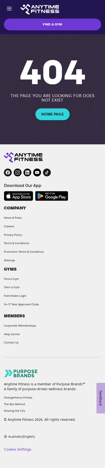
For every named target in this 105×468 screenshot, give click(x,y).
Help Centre (12, 334)
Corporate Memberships (20, 325)
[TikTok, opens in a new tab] (47, 172)
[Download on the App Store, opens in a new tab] (18, 196)
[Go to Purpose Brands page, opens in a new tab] (21, 373)
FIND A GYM (52, 24)
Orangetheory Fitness (18, 397)
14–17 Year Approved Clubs (21, 304)
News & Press (12, 217)
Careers (9, 226)
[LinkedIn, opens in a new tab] (27, 172)
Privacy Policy (13, 234)
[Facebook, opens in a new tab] (8, 172)
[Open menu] (9, 9)
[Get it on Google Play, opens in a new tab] (51, 196)
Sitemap (9, 260)
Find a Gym (11, 278)
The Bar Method (14, 404)
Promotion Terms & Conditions (24, 251)
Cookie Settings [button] (17, 449)
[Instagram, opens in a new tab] (17, 172)
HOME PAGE (52, 114)
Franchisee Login (15, 295)
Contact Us (11, 342)
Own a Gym (12, 287)
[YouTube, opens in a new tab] (37, 172)
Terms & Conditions (16, 243)
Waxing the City (14, 410)
